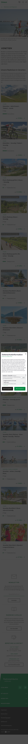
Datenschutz (9, 356)
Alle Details (5, 385)
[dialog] (14, 372)
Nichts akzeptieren (7, 388)
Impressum (4, 356)
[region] (14, 379)
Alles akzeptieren (20, 388)
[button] (21, 377)
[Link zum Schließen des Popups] (25, 354)
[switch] (23, 377)
